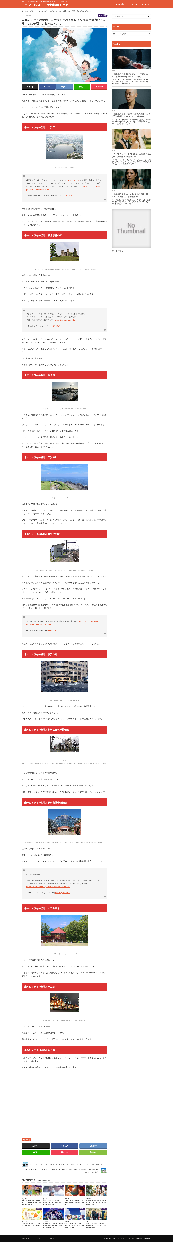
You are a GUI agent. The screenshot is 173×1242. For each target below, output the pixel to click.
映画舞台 (27, 1140)
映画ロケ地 (120, 4)
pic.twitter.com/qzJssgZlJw (65, 320)
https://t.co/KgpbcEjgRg (91, 186)
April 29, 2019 (54, 326)
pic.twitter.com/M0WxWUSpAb (38, 624)
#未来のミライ (74, 180)
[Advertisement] (64, 1101)
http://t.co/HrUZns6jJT (35, 887)
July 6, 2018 (67, 195)
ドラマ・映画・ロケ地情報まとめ (45, 5)
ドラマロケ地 (132, 4)
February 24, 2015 (62, 893)
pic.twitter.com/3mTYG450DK (57, 887)
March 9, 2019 (52, 630)
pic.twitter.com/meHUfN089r (38, 189)
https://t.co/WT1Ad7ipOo (87, 621)
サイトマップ (144, 4)
